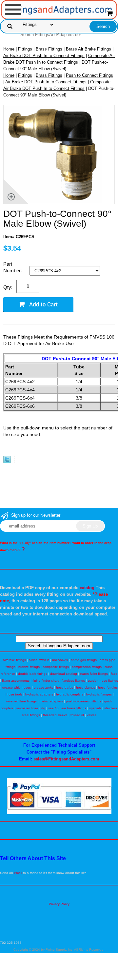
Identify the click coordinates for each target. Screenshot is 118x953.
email (18, 873)
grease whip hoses (16, 687)
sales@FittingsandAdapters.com (66, 758)
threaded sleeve (55, 715)
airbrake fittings (14, 660)
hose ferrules (108, 687)
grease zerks (43, 687)
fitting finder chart (45, 680)
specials (95, 708)
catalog (87, 587)
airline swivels (39, 660)
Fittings (25, 49)
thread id (77, 715)
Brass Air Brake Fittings (88, 49)
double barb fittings (32, 673)
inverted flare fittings (21, 701)
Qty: (7, 287)
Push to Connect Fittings (89, 75)
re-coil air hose (27, 708)
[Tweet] (7, 461)
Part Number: (13, 267)
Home (8, 49)
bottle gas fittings (84, 660)
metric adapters (51, 701)
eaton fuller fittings (94, 673)
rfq (43, 708)
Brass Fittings (49, 49)
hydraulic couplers (69, 694)
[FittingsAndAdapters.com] (59, 9)
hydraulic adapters (39, 694)
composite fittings (56, 667)
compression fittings (87, 667)
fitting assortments (16, 680)
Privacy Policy (59, 904)
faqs (114, 673)
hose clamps (85, 687)
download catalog (63, 673)
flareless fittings (73, 680)
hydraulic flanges (99, 694)
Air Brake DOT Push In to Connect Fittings (44, 55)
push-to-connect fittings (83, 701)
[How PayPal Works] (59, 813)
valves (91, 715)
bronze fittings (29, 667)
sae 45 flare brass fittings (67, 708)
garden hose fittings (103, 680)
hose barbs (64, 687)
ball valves (60, 660)
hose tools (14, 694)
